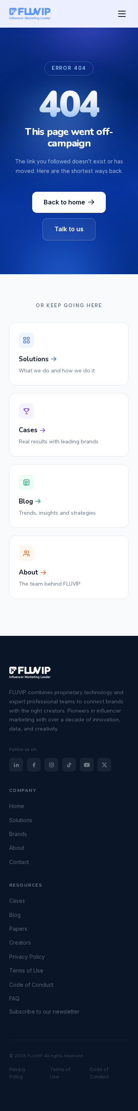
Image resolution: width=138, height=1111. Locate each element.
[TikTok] (69, 765)
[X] (104, 765)
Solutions (20, 820)
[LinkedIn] (16, 765)
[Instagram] (51, 765)
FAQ (14, 998)
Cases (17, 900)
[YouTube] (87, 765)
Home (16, 806)
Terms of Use (26, 970)
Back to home (64, 202)
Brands (18, 834)
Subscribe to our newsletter (44, 1012)
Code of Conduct (31, 984)
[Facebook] (34, 765)
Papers (18, 928)
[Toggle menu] (122, 14)
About (16, 847)
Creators (20, 943)
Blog (15, 915)
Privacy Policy (27, 956)
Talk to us (69, 229)
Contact (19, 862)
